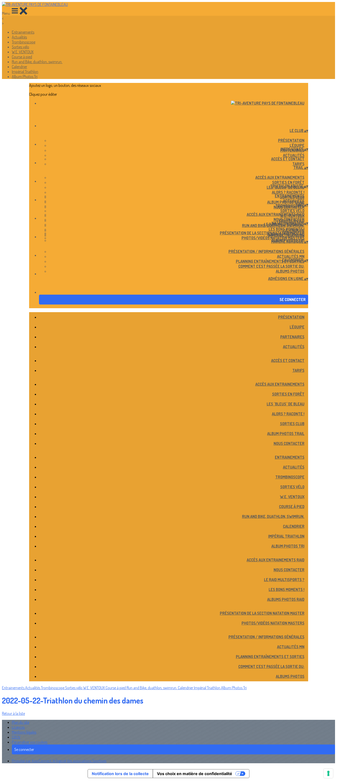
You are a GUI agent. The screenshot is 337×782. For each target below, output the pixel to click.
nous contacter (289, 219)
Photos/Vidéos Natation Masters (273, 237)
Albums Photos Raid (285, 599)
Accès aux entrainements (279, 177)
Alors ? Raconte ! (288, 192)
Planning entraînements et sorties (270, 261)
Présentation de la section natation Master (262, 232)
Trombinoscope (23, 41)
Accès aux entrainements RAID (275, 214)
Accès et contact (287, 158)
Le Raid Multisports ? (284, 579)
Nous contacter (289, 443)
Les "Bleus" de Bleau (285, 403)
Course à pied (22, 56)
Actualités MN (290, 256)
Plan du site (20, 722)
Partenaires (292, 336)
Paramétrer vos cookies (29, 742)
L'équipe (297, 145)
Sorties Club (292, 423)
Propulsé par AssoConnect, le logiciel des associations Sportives (59, 760)
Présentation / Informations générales (266, 251)
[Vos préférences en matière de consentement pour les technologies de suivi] (328, 773)
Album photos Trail (285, 433)
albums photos (290, 271)
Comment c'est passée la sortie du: (271, 266)
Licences (18, 727)
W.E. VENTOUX (23, 51)
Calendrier (19, 66)
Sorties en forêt (288, 182)
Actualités (19, 37)
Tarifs (298, 163)
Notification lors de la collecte (120, 773)
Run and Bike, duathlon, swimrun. (37, 61)
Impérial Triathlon (25, 71)
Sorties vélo (20, 46)
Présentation (291, 140)
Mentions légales (24, 732)
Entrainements (23, 32)
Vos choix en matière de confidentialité (194, 773)
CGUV (16, 737)
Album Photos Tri (24, 76)
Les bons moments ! (286, 229)
